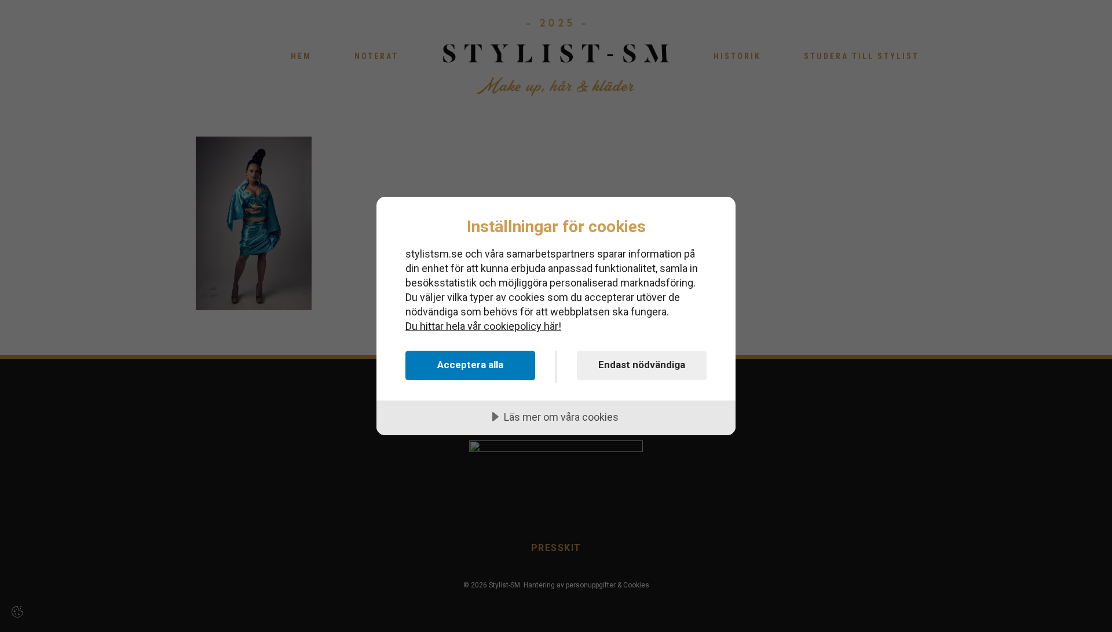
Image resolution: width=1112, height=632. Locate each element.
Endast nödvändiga (641, 364)
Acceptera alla (470, 364)
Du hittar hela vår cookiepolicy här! (483, 326)
